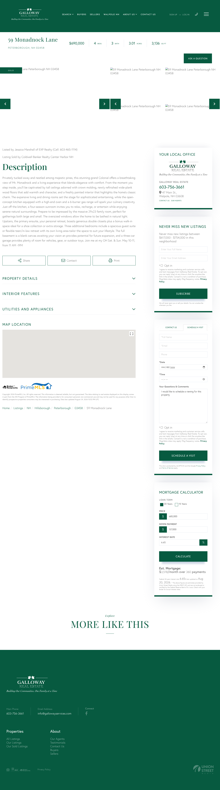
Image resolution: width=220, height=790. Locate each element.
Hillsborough (42, 408)
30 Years (168, 503)
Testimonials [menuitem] (57, 742)
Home (6, 408)
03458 (79, 408)
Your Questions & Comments (174, 386)
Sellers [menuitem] (95, 15)
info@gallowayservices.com (54, 713)
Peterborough (62, 408)
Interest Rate (167, 537)
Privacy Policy (201, 466)
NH (29, 408)
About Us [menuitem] (129, 15)
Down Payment (168, 524)
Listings (18, 408)
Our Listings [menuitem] (13, 742)
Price (162, 511)
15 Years (183, 503)
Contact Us (164, 201)
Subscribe (183, 293)
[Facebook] (86, 713)
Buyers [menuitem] (81, 15)
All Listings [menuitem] (13, 739)
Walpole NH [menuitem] (111, 15)
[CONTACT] (198, 58)
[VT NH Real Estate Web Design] (203, 769)
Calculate (183, 556)
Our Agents (176, 201)
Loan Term (165, 499)
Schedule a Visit (195, 327)
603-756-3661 (171, 187)
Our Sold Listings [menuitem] (17, 746)
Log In (185, 15)
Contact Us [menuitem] (148, 15)
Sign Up (173, 15)
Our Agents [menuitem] (57, 739)
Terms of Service (167, 468)
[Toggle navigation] (206, 14)
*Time (162, 374)
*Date (162, 362)
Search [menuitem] (66, 15)
